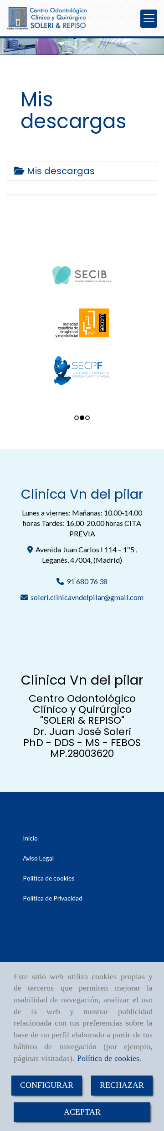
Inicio (30, 838)
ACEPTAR (82, 1111)
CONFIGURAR (46, 1085)
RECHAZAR (122, 1085)
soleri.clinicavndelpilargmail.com (87, 597)
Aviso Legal (38, 858)
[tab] (82, 170)
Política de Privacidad (52, 898)
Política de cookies (108, 1058)
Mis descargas (60, 171)
